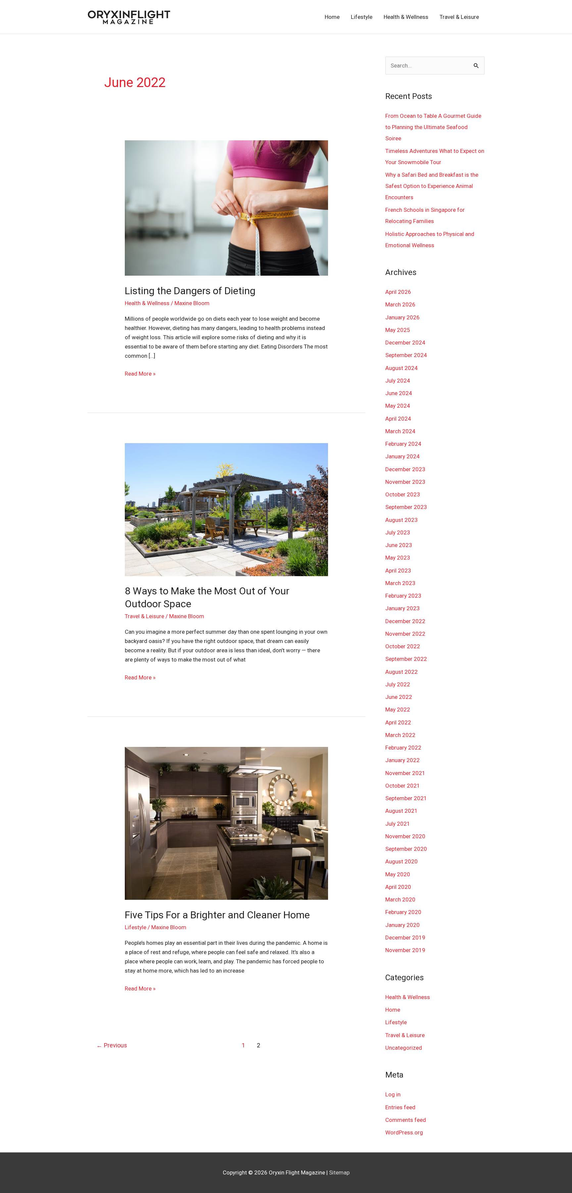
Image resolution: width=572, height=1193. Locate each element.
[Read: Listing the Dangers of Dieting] (226, 207)
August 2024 (401, 368)
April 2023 (398, 570)
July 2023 (397, 532)
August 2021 (401, 810)
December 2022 (405, 621)
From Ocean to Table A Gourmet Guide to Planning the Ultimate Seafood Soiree (433, 127)
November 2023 (405, 482)
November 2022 (405, 633)
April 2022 (398, 722)
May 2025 (397, 330)
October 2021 (402, 785)
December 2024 (405, 342)
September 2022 (406, 659)
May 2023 (397, 557)
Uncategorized (403, 1047)
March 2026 (400, 304)
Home (332, 17)
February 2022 (403, 747)
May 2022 (397, 709)
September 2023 (406, 507)
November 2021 (405, 773)
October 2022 (402, 646)
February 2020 (403, 912)
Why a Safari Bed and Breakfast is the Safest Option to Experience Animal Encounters (431, 186)
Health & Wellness (406, 17)
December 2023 (405, 469)
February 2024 (403, 443)
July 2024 (397, 380)
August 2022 (401, 671)
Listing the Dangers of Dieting (190, 291)
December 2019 (405, 937)
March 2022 (400, 735)
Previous (111, 1045)
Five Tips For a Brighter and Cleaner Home (217, 915)
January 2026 (402, 317)
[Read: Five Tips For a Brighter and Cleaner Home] (226, 823)
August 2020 (401, 861)
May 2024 (397, 405)
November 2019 (405, 950)
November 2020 (405, 836)
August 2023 (401, 520)
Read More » (140, 373)
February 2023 (403, 595)
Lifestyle (361, 17)
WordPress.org (404, 1132)
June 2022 (398, 697)
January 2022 (402, 760)
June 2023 (398, 545)
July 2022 (397, 684)
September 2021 (406, 798)
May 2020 (397, 874)
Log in (393, 1094)
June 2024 (398, 393)
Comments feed (405, 1120)
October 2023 (402, 494)
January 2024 (402, 456)
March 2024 (400, 431)
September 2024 (406, 355)
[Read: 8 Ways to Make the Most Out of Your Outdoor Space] (226, 509)
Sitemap (339, 1172)
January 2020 (402, 925)
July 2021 (397, 823)
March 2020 (400, 899)
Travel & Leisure (459, 17)
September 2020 (406, 849)
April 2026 (398, 292)
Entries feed (400, 1107)
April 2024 (398, 418)
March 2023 (400, 583)
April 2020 (398, 887)
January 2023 (402, 608)
